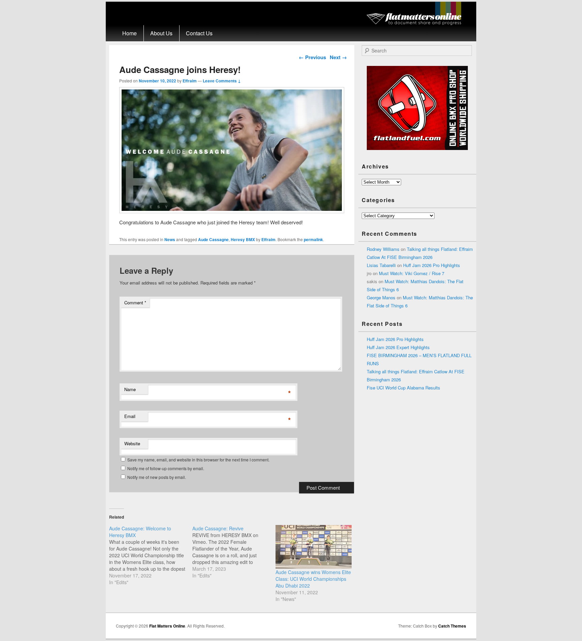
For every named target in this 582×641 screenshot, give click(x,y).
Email (129, 416)
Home (129, 33)
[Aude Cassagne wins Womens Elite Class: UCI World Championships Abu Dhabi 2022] (314, 547)
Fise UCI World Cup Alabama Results (403, 387)
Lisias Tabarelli (381, 265)
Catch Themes (452, 626)
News (169, 239)
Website (132, 443)
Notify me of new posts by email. (156, 477)
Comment (135, 302)
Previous (312, 57)
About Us (161, 33)
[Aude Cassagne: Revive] (234, 552)
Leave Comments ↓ (222, 81)
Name (130, 389)
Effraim (190, 81)
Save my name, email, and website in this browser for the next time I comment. (198, 459)
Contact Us (199, 33)
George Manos (381, 297)
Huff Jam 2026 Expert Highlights (398, 347)
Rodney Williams (383, 249)
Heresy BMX (243, 239)
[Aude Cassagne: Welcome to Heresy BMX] (150, 555)
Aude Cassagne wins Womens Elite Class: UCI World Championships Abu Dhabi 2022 (313, 579)
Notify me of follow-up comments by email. (165, 468)
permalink (313, 239)
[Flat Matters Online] (416, 23)
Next (338, 57)
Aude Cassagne (213, 239)
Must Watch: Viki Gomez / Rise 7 (411, 273)
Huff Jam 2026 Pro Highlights (431, 265)
